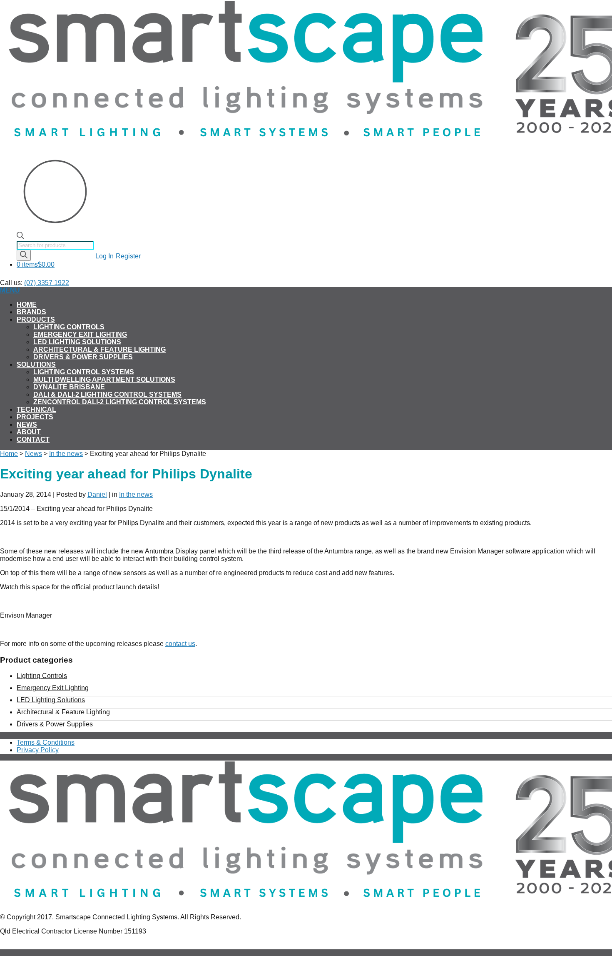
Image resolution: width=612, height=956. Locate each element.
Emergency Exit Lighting (80, 334)
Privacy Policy (38, 749)
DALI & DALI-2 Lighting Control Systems (107, 394)
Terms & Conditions (46, 742)
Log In (104, 256)
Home (27, 304)
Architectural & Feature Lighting (99, 349)
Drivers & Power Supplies (83, 356)
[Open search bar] (20, 236)
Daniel (97, 494)
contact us (180, 643)
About (29, 431)
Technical (36, 409)
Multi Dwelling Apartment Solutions (104, 379)
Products (36, 319)
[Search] (24, 255)
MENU (10, 290)
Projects (35, 416)
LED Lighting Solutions (77, 341)
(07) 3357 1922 (46, 282)
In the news (66, 453)
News (27, 424)
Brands (31, 311)
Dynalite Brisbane (69, 386)
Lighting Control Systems (83, 371)
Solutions (36, 364)
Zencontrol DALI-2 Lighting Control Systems (119, 401)
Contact (33, 439)
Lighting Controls (68, 326)
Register (128, 256)
